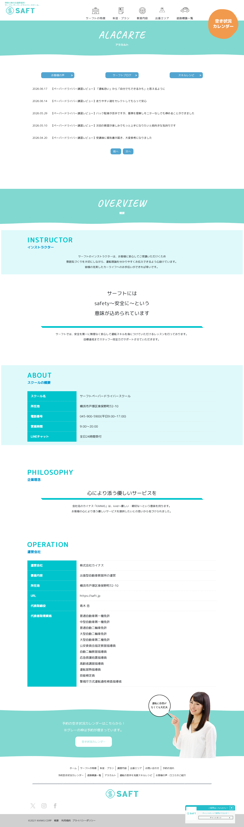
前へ (116, 151)
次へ (128, 151)
